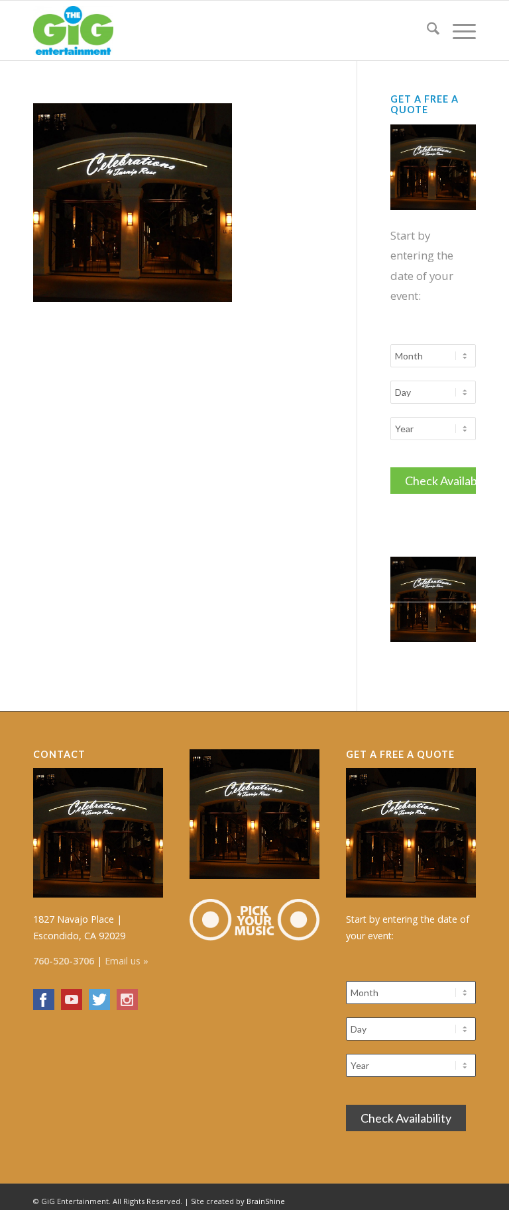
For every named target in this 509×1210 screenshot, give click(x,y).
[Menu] (457, 30)
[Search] (426, 30)
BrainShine (266, 1201)
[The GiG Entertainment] (73, 30)
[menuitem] (426, 30)
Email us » (126, 960)
